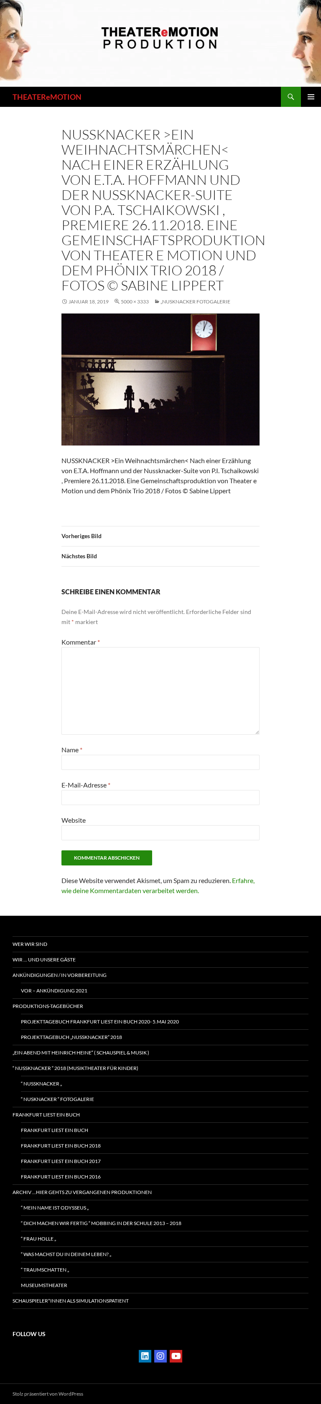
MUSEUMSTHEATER (44, 1285)
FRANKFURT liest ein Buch (46, 1114)
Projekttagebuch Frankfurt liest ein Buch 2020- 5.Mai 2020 (100, 1021)
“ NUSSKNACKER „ (41, 1083)
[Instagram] (160, 1356)
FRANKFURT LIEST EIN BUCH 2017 (61, 1161)
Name (71, 750)
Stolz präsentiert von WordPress (48, 1394)
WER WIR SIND (30, 944)
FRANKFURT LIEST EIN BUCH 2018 (61, 1145)
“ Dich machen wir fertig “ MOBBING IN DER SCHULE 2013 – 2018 (101, 1223)
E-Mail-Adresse (85, 785)
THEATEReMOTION (47, 96)
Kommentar (80, 642)
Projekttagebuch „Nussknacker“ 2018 (71, 1037)
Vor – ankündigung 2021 (54, 990)
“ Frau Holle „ (38, 1239)
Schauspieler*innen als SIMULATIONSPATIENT (71, 1301)
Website (73, 820)
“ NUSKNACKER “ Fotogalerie (57, 1099)
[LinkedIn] (145, 1356)
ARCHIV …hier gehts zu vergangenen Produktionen (82, 1192)
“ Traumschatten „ (45, 1270)
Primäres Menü (311, 97)
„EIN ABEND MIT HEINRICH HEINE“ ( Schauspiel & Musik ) (81, 1052)
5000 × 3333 (135, 301)
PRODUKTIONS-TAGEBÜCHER (48, 1006)
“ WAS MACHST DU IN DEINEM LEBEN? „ (66, 1254)
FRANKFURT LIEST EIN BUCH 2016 (61, 1176)
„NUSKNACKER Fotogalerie (195, 301)
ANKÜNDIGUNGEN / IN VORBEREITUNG (60, 975)
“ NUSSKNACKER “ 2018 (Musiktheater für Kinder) (75, 1068)
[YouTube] (176, 1356)
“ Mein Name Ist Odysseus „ (55, 1208)
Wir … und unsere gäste (44, 959)
